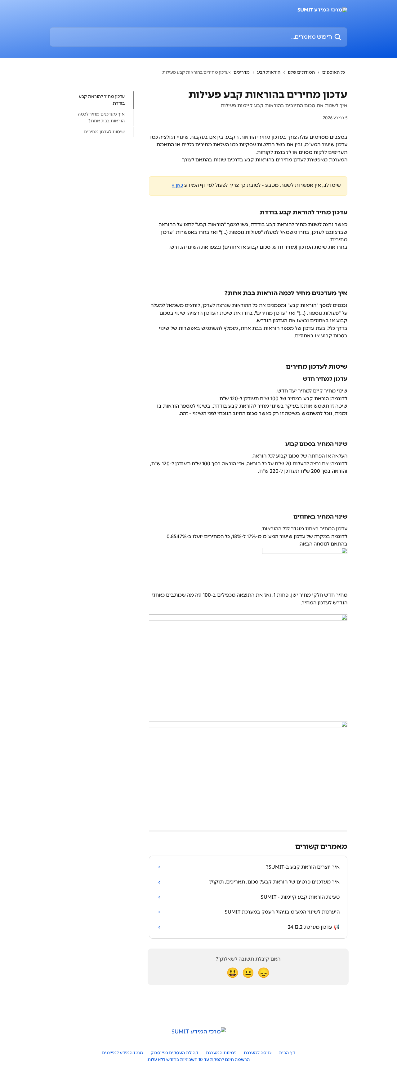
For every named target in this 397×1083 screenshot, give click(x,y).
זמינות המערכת (221, 1052)
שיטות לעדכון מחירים (104, 131)
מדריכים (242, 72)
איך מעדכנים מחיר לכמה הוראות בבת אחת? (101, 118)
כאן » (177, 185)
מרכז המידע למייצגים (122, 1052)
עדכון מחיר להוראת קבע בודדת (102, 100)
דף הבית (287, 1052)
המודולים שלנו (301, 72)
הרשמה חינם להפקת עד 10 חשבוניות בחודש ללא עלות (198, 1059)
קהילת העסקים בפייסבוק (174, 1052)
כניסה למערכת (257, 1052)
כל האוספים (333, 72)
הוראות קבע (268, 72)
